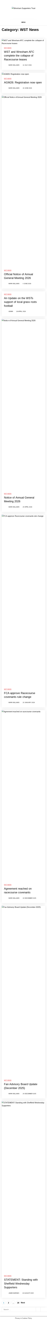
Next (23, 1303)
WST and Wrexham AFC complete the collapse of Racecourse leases (19, 55)
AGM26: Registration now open (23, 82)
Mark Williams (14, 65)
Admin (11, 311)
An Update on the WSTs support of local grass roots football (20, 302)
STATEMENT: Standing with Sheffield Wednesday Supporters (21, 1283)
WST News (7, 48)
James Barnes (14, 1293)
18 (18, 1303)
